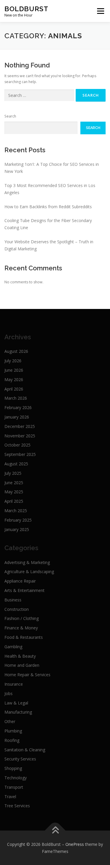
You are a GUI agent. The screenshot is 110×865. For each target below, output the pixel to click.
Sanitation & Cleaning (24, 749)
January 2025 (16, 529)
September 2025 (20, 454)
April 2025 (13, 501)
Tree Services (17, 805)
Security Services (20, 759)
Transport (13, 787)
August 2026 (16, 351)
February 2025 (18, 520)
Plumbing (13, 731)
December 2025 (19, 426)
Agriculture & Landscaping (29, 571)
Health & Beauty (20, 656)
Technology (15, 777)
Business (12, 600)
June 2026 (13, 370)
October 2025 (17, 445)
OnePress (74, 844)
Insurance (13, 684)
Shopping (13, 768)
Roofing (11, 740)
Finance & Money (21, 628)
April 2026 (13, 389)
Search (10, 116)
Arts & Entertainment (24, 590)
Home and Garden (21, 665)
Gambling (13, 646)
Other (9, 721)
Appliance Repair (20, 581)
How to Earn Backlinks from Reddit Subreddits (48, 206)
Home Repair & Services (27, 674)
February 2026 (18, 407)
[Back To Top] (55, 830)
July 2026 (12, 360)
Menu (100, 11)
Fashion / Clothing (21, 618)
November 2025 (19, 436)
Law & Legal (16, 703)
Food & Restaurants (23, 637)
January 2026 (16, 417)
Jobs (8, 693)
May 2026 (13, 379)
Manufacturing (18, 712)
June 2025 (13, 482)
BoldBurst (26, 9)
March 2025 (15, 510)
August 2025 (16, 464)
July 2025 (12, 473)
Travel (10, 796)
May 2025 (13, 491)
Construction (16, 609)
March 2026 (15, 398)
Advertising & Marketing (27, 562)
